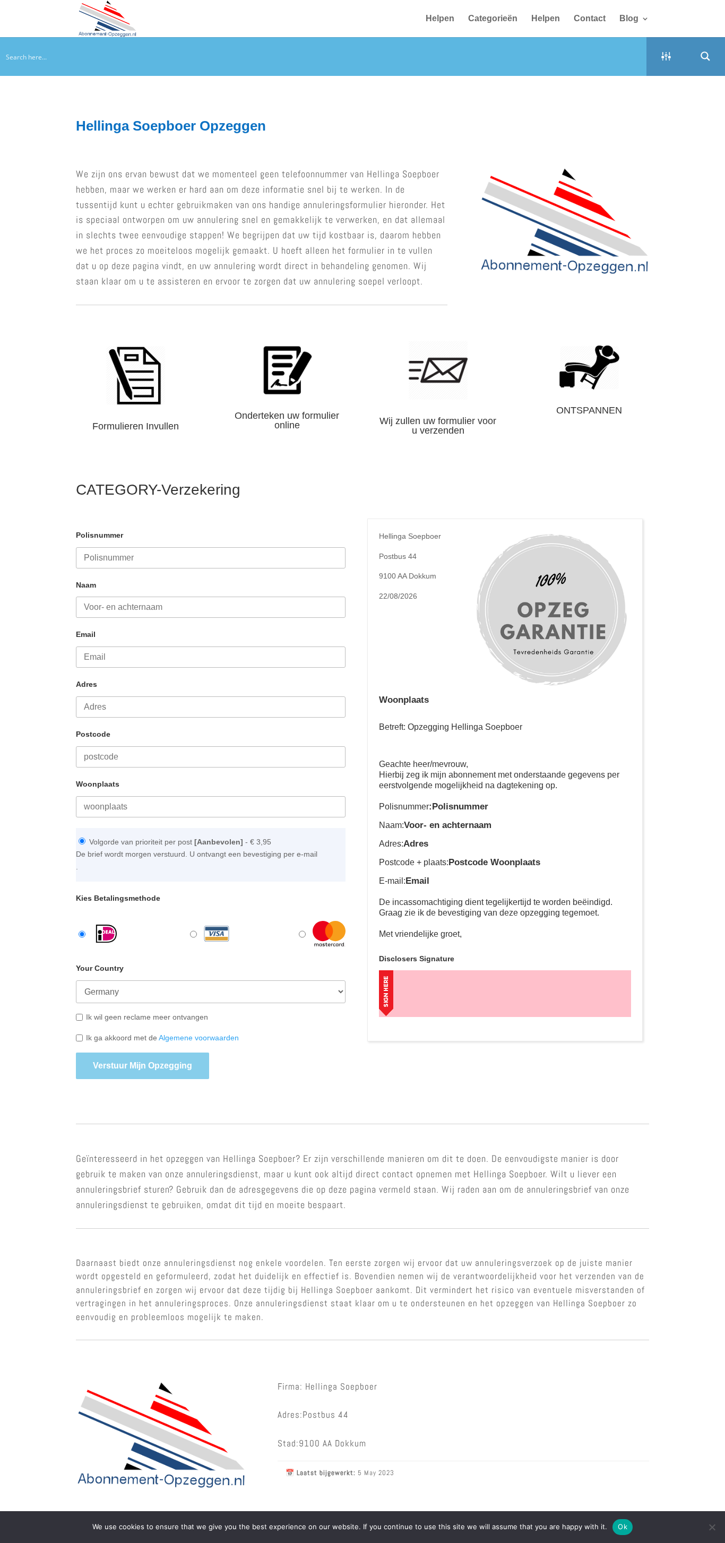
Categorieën (492, 19)
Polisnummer (99, 535)
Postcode (93, 734)
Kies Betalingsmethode (118, 898)
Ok (622, 1526)
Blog (628, 19)
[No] (711, 1527)
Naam (86, 585)
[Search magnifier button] (705, 56)
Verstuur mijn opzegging (142, 1065)
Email (86, 634)
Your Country (100, 968)
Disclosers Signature (416, 958)
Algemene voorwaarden (199, 1037)
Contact (590, 19)
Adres (86, 684)
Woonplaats (97, 784)
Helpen (440, 19)
